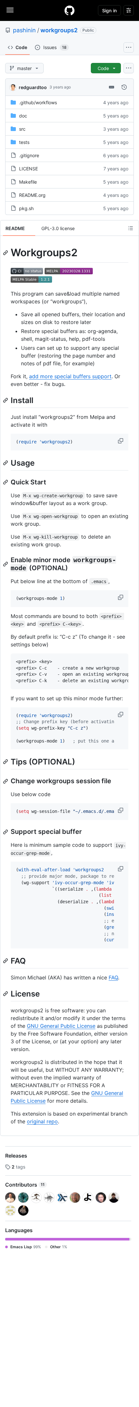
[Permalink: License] (6, 993)
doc (23, 115)
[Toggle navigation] (10, 10)
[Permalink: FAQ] (6, 960)
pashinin (24, 30)
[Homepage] (69, 10)
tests (24, 142)
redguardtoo (33, 87)
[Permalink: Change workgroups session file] (6, 781)
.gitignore (29, 155)
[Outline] (130, 228)
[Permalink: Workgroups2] (6, 252)
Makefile (28, 182)
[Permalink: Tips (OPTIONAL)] (6, 761)
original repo (42, 1121)
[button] (121, 440)
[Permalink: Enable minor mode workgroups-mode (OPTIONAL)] (6, 564)
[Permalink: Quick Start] (6, 482)
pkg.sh (26, 208)
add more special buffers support (70, 376)
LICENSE (28, 168)
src (22, 129)
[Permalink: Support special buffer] (6, 831)
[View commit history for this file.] (124, 87)
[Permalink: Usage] (6, 462)
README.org (32, 195)
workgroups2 (59, 30)
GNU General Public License (61, 1026)
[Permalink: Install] (6, 400)
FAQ (113, 977)
